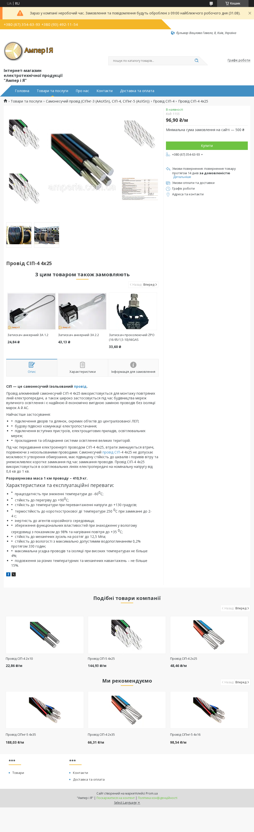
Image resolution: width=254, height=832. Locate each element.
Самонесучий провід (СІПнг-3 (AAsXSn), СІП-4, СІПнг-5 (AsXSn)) (98, 101)
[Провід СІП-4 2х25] (209, 635)
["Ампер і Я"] (28, 51)
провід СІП (111, 452)
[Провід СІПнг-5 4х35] (45, 709)
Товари (18, 772)
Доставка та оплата (137, 91)
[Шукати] (196, 60)
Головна (22, 91)
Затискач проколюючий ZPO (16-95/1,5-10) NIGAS (132, 337)
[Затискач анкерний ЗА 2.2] (82, 311)
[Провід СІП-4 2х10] (45, 635)
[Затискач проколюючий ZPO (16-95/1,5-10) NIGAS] (133, 311)
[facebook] (8, 575)
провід (80, 386)
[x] (14, 575)
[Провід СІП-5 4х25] (127, 635)
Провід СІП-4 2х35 (101, 734)
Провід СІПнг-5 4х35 (21, 734)
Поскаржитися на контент (115, 798)
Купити (207, 145)
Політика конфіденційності (157, 798)
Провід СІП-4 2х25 (183, 658)
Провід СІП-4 (163, 101)
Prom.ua (152, 793)
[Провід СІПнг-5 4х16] (209, 709)
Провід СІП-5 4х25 (101, 658)
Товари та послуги (52, 91)
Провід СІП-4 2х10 (19, 658)
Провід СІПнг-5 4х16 (185, 734)
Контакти (104, 91)
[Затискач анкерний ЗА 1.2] (31, 311)
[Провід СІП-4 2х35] (127, 709)
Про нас (82, 91)
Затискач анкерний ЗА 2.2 (78, 335)
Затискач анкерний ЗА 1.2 (27, 335)
